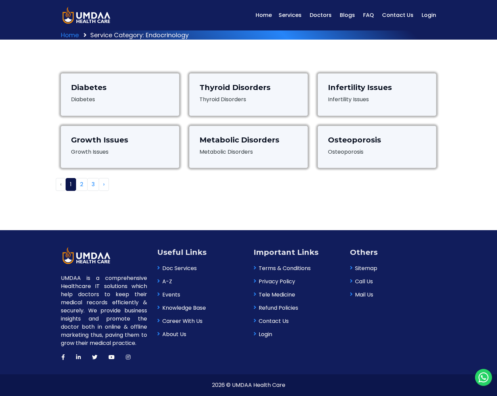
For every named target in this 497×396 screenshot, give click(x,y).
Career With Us (182, 321)
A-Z (167, 281)
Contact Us (397, 15)
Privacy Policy (277, 281)
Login (429, 15)
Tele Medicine (277, 295)
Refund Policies (278, 308)
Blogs (347, 15)
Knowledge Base (184, 308)
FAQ (368, 15)
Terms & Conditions (285, 268)
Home (264, 15)
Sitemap (366, 268)
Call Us (364, 281)
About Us (174, 334)
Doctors (321, 15)
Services (290, 15)
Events (171, 295)
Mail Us (364, 295)
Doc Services (179, 268)
